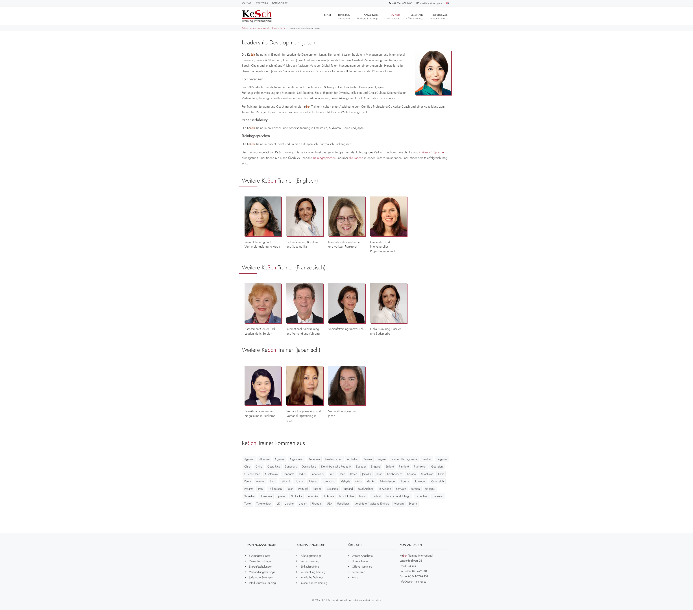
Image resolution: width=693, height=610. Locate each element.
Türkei (247, 503)
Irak (332, 474)
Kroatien (260, 481)
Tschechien (421, 496)
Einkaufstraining (309, 566)
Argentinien (296, 459)
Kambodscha (394, 474)
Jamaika (366, 474)
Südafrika (312, 496)
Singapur (430, 489)
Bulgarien (442, 459)
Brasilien (427, 459)
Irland (342, 474)
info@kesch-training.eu (431, 3)
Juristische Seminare (261, 577)
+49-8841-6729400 (416, 571)
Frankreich (420, 466)
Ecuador (361, 466)
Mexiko (371, 481)
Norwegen (420, 481)
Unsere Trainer (360, 561)
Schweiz (401, 489)
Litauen (313, 481)
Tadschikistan (346, 496)
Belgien (381, 459)
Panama (248, 489)
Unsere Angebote (362, 556)
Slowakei (249, 496)
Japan (379, 474)
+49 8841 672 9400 (402, 3)
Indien (302, 474)
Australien (352, 459)
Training (344, 16)
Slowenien (266, 496)
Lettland (285, 481)
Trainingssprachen (324, 158)
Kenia (247, 481)
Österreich (437, 481)
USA (329, 503)
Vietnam (399, 503)
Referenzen (439, 16)
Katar (441, 474)
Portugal (303, 489)
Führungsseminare (259, 556)
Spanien (281, 496)
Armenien (314, 459)
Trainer (392, 16)
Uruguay (317, 503)
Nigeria (404, 481)
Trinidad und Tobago (398, 496)
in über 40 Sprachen (432, 152)
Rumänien (332, 489)
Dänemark (291, 466)
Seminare (414, 16)
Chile (247, 466)
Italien (353, 474)
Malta (358, 481)
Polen (290, 489)
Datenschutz (279, 3)
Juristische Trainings (311, 577)
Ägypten (249, 459)
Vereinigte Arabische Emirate (372, 503)
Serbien (415, 489)
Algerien (280, 459)
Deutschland (309, 466)
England (376, 466)
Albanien (264, 459)
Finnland (404, 466)
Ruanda (317, 489)
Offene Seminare (362, 566)
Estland (390, 466)
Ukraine (289, 503)
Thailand (376, 496)
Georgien (437, 466)
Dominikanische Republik (336, 466)
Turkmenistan (263, 503)
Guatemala (271, 474)
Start (327, 15)
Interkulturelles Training (262, 583)
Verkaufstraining (309, 561)
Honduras (288, 474)
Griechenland (252, 474)
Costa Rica (273, 466)
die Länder (355, 158)
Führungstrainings (310, 556)
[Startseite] (257, 16)
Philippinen (275, 489)
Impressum (262, 3)
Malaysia (345, 481)
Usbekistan (343, 503)
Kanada (411, 474)
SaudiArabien (366, 489)
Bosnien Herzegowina (404, 459)
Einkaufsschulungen (260, 566)
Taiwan (362, 496)
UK (278, 503)
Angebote (367, 16)
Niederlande (387, 481)
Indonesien (317, 474)
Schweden (385, 489)
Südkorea (328, 496)
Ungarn (303, 503)
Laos (273, 481)
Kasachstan (427, 474)
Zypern (413, 503)
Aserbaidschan (333, 459)
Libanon (299, 481)
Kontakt (246, 3)
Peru (260, 489)
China (259, 466)
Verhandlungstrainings (262, 572)
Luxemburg (328, 481)
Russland (348, 489)
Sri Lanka (296, 496)
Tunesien (438, 496)
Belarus (367, 459)
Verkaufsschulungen (260, 561)
